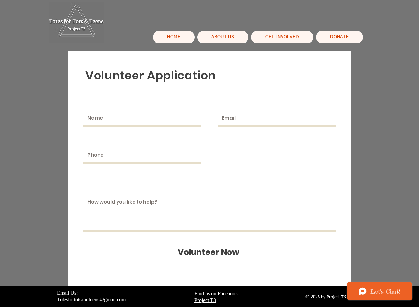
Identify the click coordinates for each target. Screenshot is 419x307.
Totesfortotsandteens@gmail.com (91, 299)
